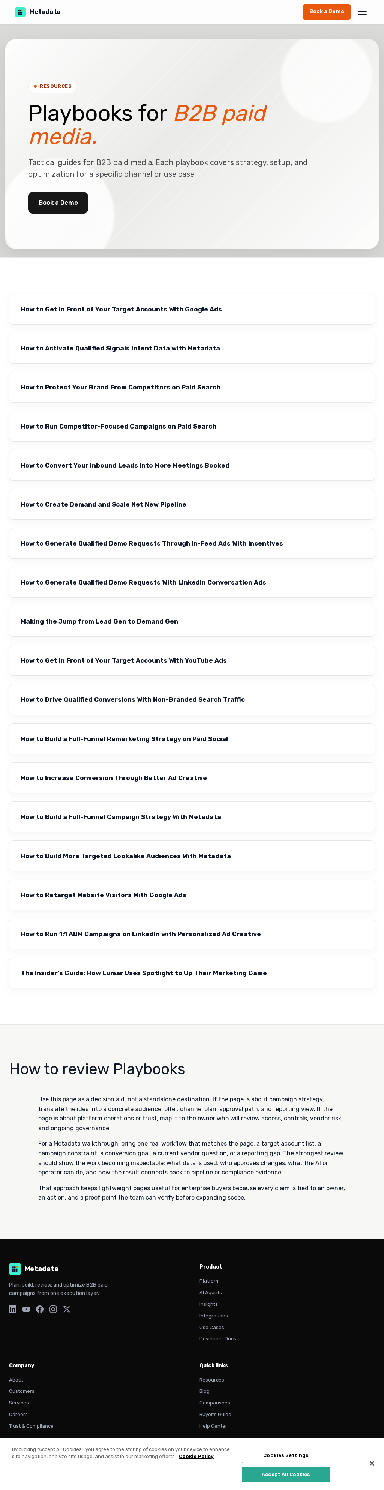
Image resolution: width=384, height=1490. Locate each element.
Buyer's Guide (215, 1414)
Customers (21, 1391)
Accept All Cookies (286, 1474)
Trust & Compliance (31, 1426)
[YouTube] (26, 1310)
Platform (210, 1281)
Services (19, 1403)
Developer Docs (218, 1338)
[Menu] (362, 11)
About (16, 1380)
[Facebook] (40, 1310)
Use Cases (212, 1327)
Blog (205, 1391)
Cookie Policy (196, 1456)
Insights (209, 1304)
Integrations (214, 1316)
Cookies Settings (286, 1455)
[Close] (372, 1463)
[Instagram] (53, 1310)
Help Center (213, 1426)
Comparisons (215, 1403)
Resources (212, 1380)
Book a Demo (326, 11)
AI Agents (211, 1292)
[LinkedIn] (12, 1310)
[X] (66, 1310)
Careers (18, 1414)
